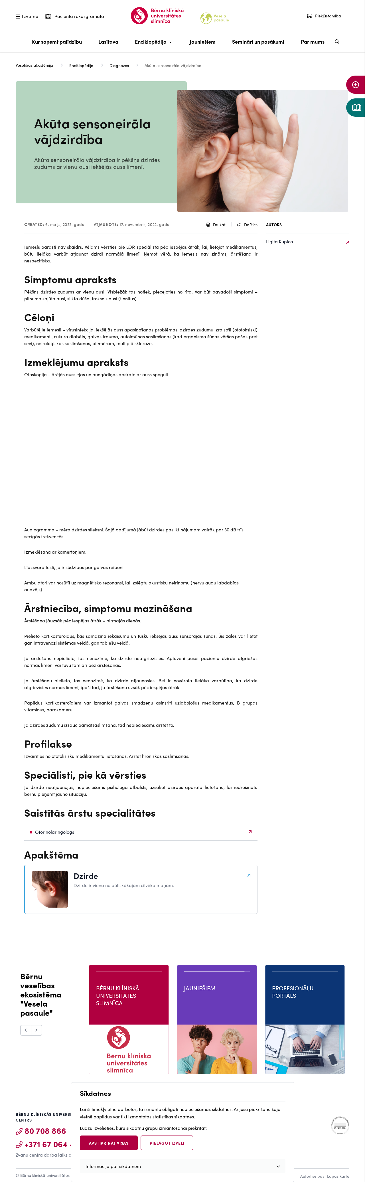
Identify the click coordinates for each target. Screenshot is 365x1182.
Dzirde (86, 875)
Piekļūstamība (328, 15)
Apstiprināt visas (109, 1143)
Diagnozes (119, 65)
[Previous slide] (25, 1030)
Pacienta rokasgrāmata (78, 16)
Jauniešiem (203, 41)
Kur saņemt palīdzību (57, 41)
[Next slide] (36, 1030)
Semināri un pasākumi (258, 41)
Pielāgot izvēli (167, 1143)
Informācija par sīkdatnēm (113, 1166)
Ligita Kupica (279, 241)
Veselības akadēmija (34, 65)
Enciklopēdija (149, 45)
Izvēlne (30, 16)
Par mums (313, 41)
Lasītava (108, 41)
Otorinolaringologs (54, 832)
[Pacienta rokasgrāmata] (355, 107)
